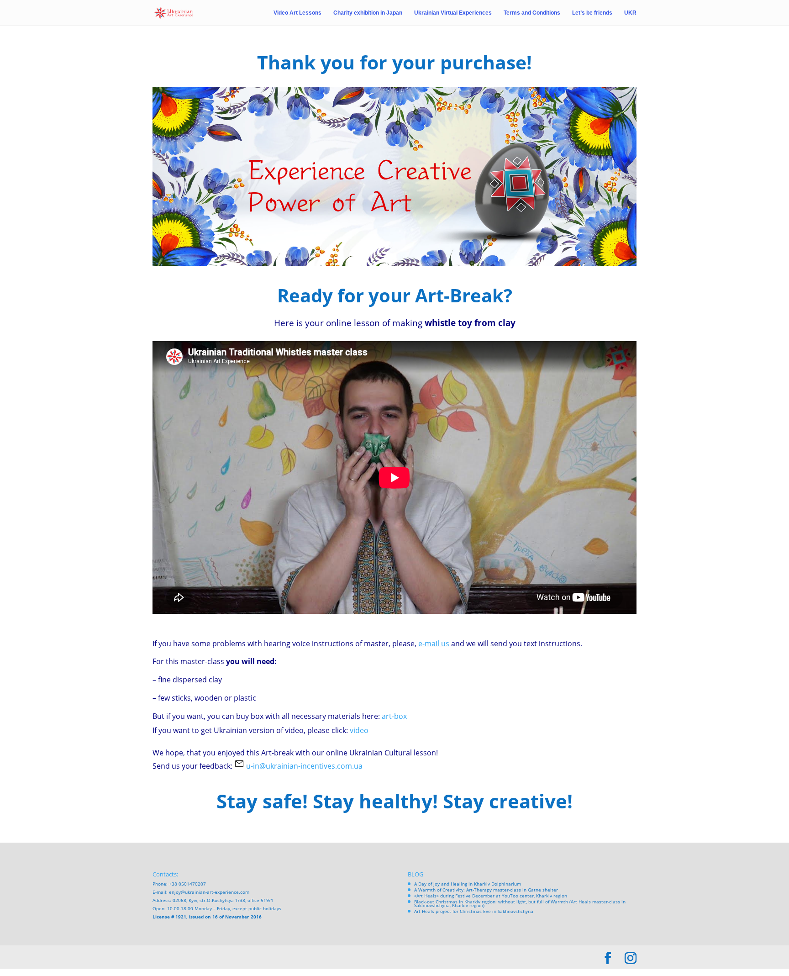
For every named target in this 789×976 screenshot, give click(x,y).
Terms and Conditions (532, 13)
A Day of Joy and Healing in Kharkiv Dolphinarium (467, 884)
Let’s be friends (592, 13)
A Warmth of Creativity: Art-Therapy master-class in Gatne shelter (486, 889)
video (359, 730)
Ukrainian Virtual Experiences (453, 13)
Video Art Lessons (297, 13)
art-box (394, 716)
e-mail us (433, 643)
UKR (630, 13)
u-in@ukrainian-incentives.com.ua (304, 766)
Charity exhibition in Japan (367, 13)
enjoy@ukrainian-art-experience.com (209, 892)
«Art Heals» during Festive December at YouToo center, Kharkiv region (490, 895)
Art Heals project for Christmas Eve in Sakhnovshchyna (473, 911)
